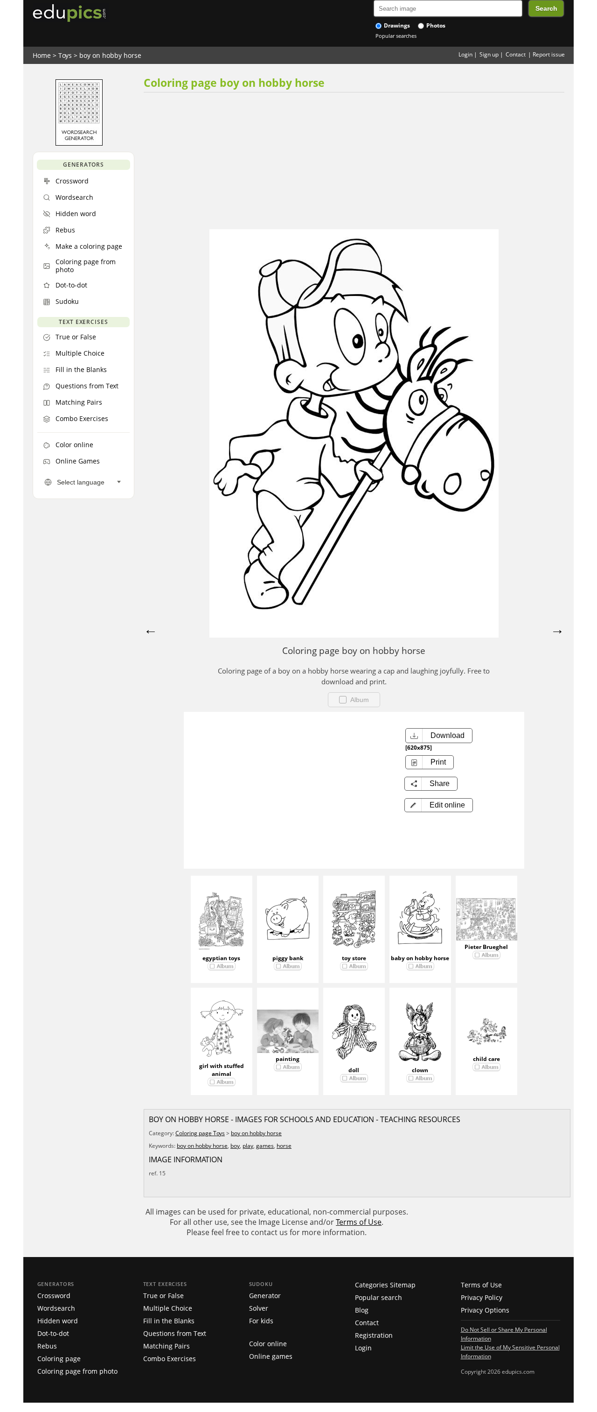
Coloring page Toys (200, 1133)
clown (420, 1070)
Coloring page (59, 1358)
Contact (516, 54)
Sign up (489, 54)
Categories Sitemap (385, 1284)
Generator (265, 1295)
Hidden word (57, 1320)
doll (353, 1070)
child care (486, 1059)
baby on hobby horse (420, 958)
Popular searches (396, 35)
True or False (163, 1295)
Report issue (549, 54)
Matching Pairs (166, 1346)
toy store (354, 958)
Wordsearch (56, 1308)
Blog (361, 1310)
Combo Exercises (169, 1358)
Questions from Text (174, 1333)
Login (465, 54)
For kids (261, 1320)
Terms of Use (359, 1222)
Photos (435, 25)
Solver (258, 1308)
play (248, 1146)
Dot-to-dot (53, 1333)
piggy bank (287, 958)
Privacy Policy (481, 1297)
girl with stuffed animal (221, 1070)
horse (284, 1146)
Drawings (396, 25)
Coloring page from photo (77, 1371)
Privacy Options (485, 1310)
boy (235, 1146)
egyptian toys (221, 958)
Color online (268, 1343)
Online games (270, 1356)
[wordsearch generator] (79, 143)
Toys (65, 55)
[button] (438, 805)
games (265, 1146)
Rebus (47, 1346)
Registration (374, 1335)
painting (287, 1059)
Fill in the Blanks (168, 1320)
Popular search (378, 1297)
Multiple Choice (167, 1308)
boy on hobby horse (110, 55)
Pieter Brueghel (486, 947)
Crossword (53, 1295)
